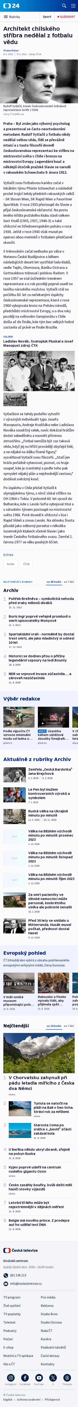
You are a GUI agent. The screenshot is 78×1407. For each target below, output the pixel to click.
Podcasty (9, 1331)
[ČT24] (11, 5)
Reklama (47, 1305)
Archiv (11, 564)
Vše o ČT (9, 1364)
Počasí (8, 1339)
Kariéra (46, 1339)
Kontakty (47, 1364)
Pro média (48, 1297)
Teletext (9, 1322)
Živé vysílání (11, 1305)
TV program (11, 1297)
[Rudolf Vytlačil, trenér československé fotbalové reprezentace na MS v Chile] (39, 81)
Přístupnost (52, 1399)
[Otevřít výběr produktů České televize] (73, 5)
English (7, 1399)
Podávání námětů (53, 1347)
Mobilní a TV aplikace (18, 1356)
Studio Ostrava (51, 1322)
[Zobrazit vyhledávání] (64, 5)
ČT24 (26, 564)
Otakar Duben (11, 50)
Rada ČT (46, 1331)
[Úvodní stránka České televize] (20, 1250)
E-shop (8, 1347)
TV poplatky (12, 1314)
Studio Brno (49, 1314)
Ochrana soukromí (28, 1399)
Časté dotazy (50, 1356)
